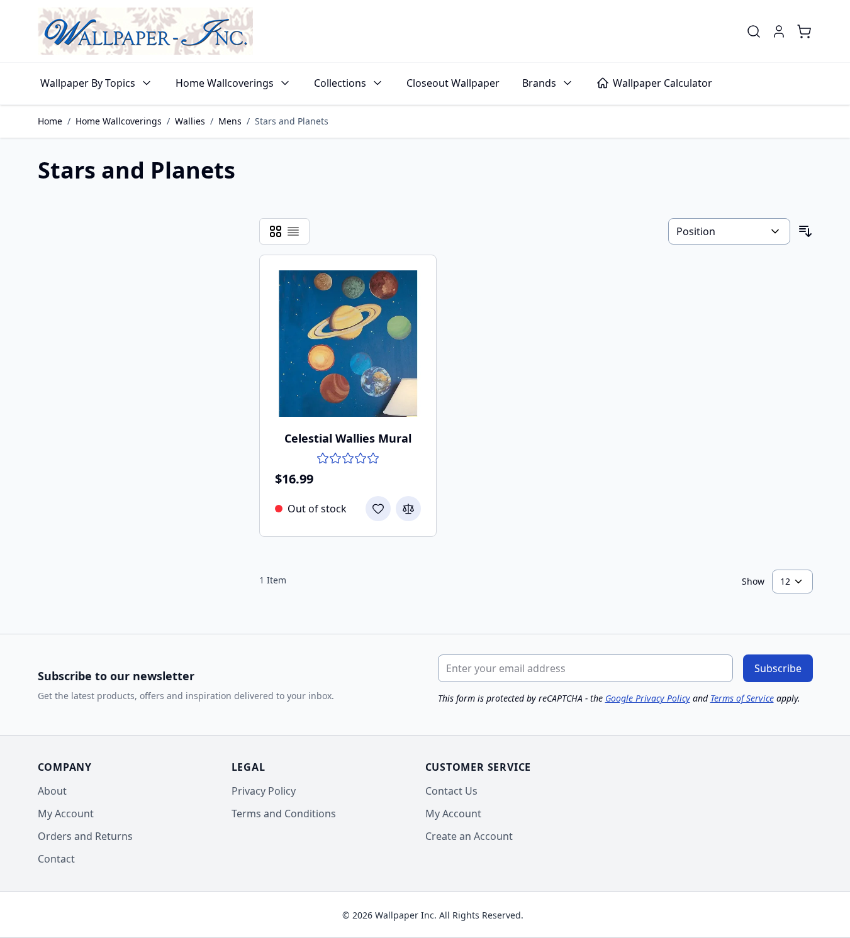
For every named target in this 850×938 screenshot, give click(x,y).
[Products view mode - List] (293, 231)
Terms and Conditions (284, 813)
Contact (56, 859)
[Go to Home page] (145, 31)
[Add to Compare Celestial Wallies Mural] (408, 508)
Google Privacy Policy (647, 698)
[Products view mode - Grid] (275, 231)
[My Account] (779, 31)
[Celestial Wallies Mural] (348, 343)
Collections (340, 83)
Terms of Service (742, 698)
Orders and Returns (85, 836)
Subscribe (778, 668)
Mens (230, 121)
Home (50, 121)
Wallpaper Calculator (662, 83)
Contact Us (451, 791)
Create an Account (469, 836)
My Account (66, 813)
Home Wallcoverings (225, 83)
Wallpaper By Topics (87, 83)
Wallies (190, 121)
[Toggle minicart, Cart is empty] (804, 31)
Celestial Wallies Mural (347, 438)
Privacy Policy (264, 791)
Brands (539, 83)
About (52, 791)
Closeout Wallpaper (453, 83)
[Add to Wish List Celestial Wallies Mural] (378, 508)
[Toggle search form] (753, 31)
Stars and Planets (291, 121)
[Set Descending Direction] (805, 231)
